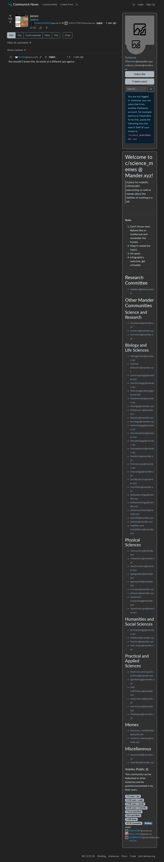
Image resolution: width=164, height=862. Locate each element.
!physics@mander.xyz (142, 593)
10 (34, 28)
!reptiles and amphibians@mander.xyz (142, 529)
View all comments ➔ (19, 42)
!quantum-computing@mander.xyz (141, 601)
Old (56, 35)
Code (133, 856)
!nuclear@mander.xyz (142, 589)
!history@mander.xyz (141, 641)
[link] (40, 28)
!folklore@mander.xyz (142, 638)
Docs (124, 856)
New (47, 35)
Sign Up (150, 4)
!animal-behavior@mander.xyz (142, 368)
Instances (113, 856)
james (34, 16)
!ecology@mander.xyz (142, 421)
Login (141, 4)
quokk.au (34, 20)
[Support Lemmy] (76, 4)
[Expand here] (21, 20)
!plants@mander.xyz (141, 521)
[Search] (133, 4)
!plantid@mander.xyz (141, 518)
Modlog (148, 823)
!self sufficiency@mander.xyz (141, 691)
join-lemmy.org (146, 856)
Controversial (33, 35)
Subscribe (139, 74)
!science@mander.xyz (142, 330)
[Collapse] (10, 57)
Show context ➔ (16, 50)
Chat (67, 35)
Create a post (139, 81)
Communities (49, 4)
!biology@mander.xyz (142, 406)
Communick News (26, 4)
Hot (11, 35)
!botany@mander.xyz (141, 417)
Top (19, 35)
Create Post (66, 4)
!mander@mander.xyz (142, 762)
